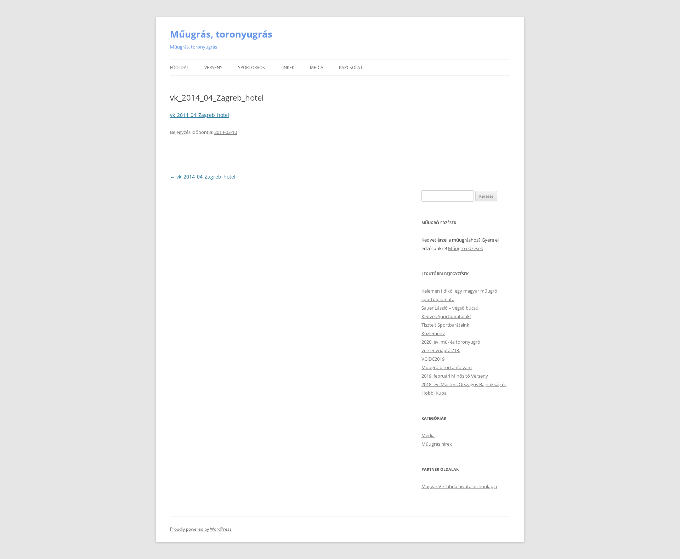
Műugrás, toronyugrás (221, 34)
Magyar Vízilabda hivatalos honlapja (459, 486)
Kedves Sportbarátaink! (446, 316)
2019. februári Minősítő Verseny (454, 376)
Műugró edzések (465, 248)
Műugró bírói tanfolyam (446, 367)
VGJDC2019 (432, 359)
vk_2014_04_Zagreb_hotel (199, 115)
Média (316, 67)
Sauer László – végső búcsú (449, 308)
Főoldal (179, 67)
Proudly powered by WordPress (201, 529)
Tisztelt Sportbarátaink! (445, 325)
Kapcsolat (351, 67)
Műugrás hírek (436, 444)
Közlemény (433, 333)
